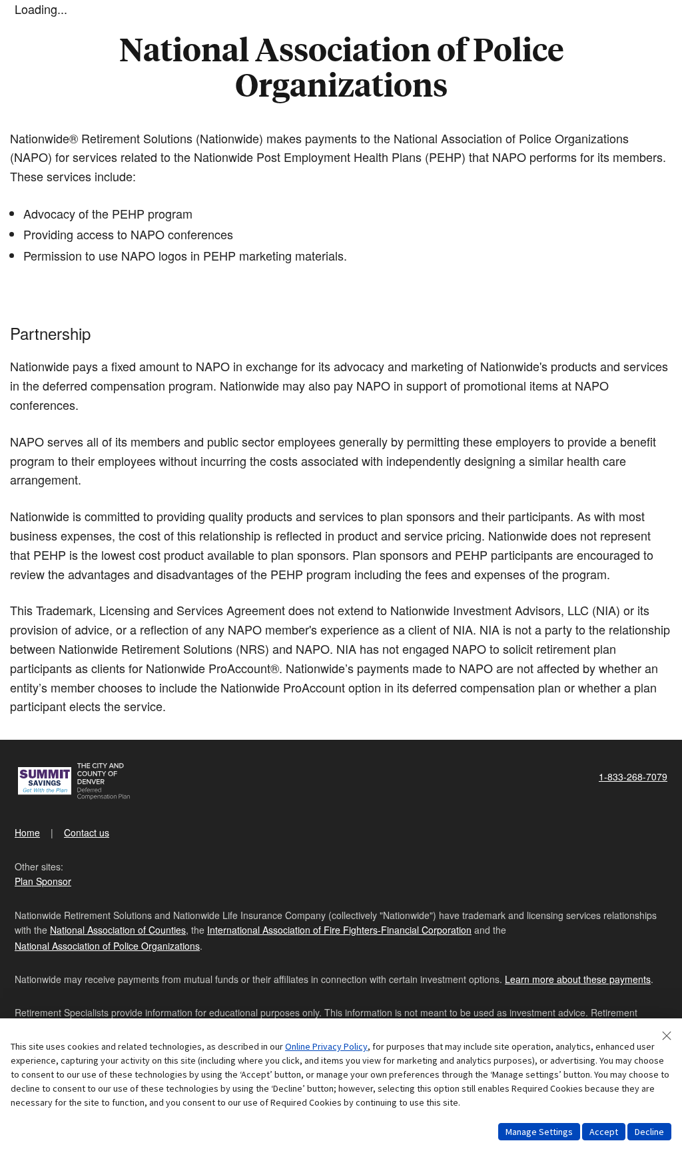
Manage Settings (539, 1132)
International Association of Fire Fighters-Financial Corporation (339, 929)
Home (27, 832)
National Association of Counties (118, 929)
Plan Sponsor (43, 881)
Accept (603, 1132)
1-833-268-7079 (633, 776)
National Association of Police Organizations (107, 945)
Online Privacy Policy (326, 1046)
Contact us (86, 832)
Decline (649, 1132)
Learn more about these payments (578, 979)
